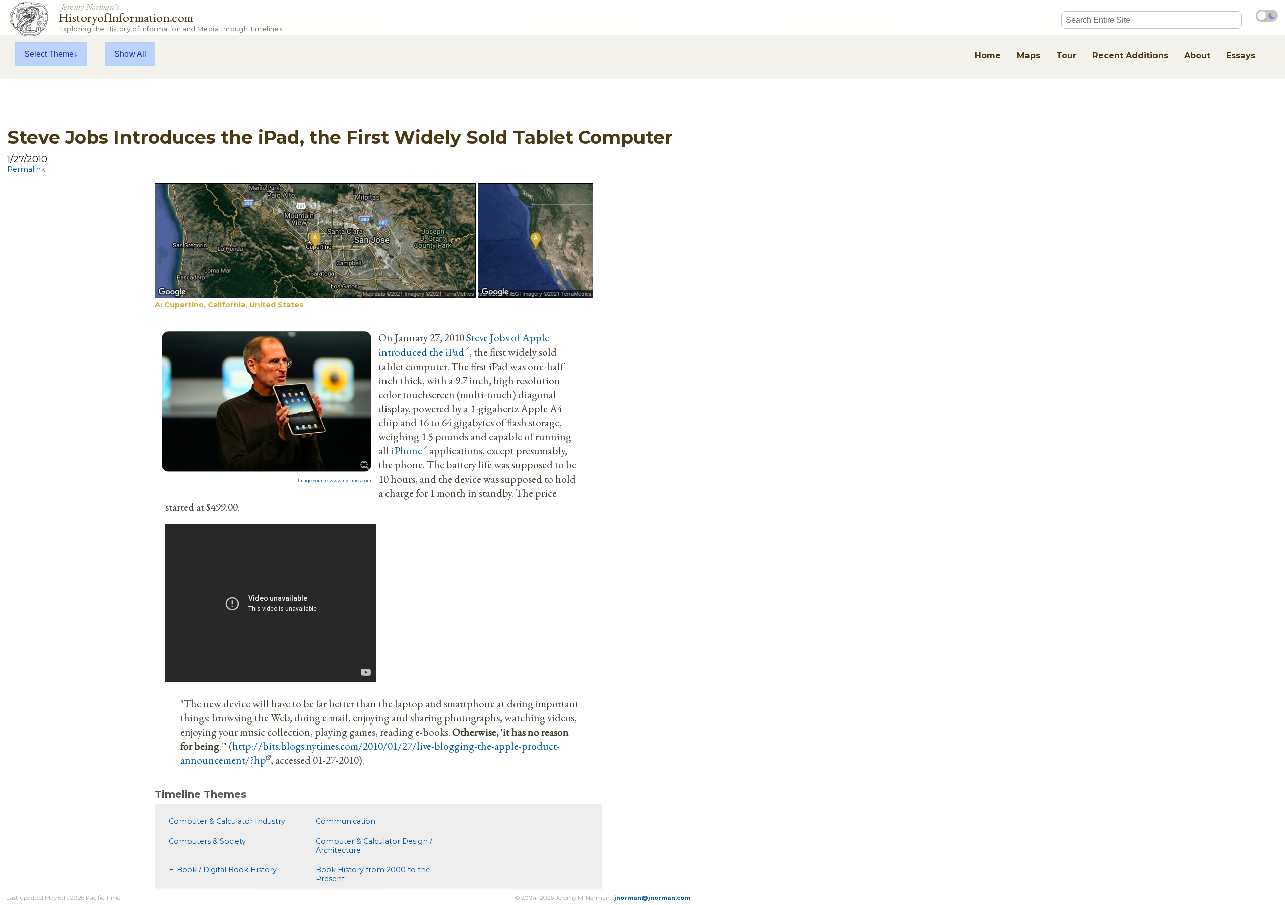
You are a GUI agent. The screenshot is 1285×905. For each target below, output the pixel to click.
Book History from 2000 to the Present (373, 874)
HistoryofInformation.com (170, 17)
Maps (1028, 55)
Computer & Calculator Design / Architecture (374, 846)
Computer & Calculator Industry (227, 821)
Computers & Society (207, 841)
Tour (1066, 55)
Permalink (26, 169)
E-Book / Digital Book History (223, 869)
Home (988, 55)
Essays (1240, 55)
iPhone (406, 450)
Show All (130, 53)
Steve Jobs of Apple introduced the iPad (463, 344)
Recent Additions (1130, 55)
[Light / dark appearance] (1267, 16)
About (1197, 55)
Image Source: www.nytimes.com (334, 480)
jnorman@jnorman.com (652, 897)
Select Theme (49, 53)
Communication (345, 821)
